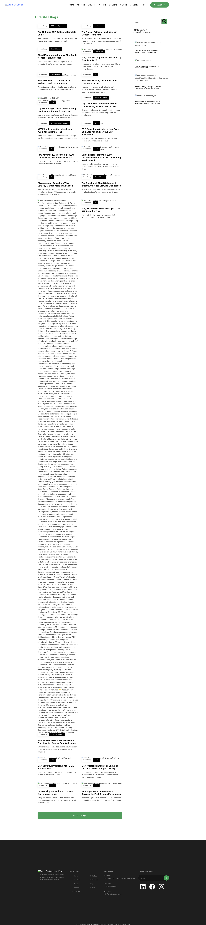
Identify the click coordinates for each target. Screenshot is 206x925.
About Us (81, 5)
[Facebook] (152, 887)
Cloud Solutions (55, 49)
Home (71, 5)
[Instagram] (162, 887)
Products (102, 5)
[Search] (164, 21)
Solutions (113, 5)
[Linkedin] (143, 887)
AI (95, 74)
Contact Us (134, 5)
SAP (96, 785)
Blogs (145, 5)
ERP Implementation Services (59, 123)
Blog (52, 102)
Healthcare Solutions (101, 97)
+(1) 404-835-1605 (110, 886)
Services (91, 5)
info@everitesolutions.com (112, 894)
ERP (96, 123)
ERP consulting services (58, 26)
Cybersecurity (99, 51)
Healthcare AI (99, 26)
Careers (123, 5)
